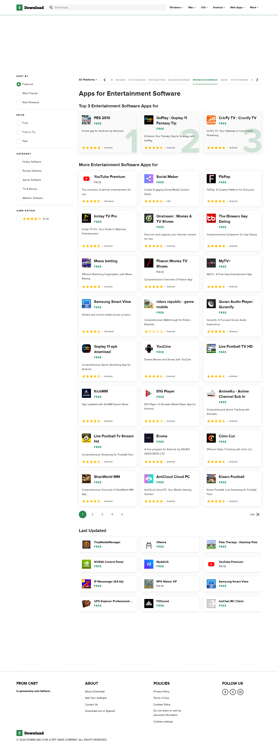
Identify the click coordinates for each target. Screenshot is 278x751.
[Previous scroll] (104, 79)
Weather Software (33, 198)
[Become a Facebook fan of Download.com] (225, 692)
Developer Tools (157, 79)
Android (218, 7)
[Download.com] (30, 8)
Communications (137, 79)
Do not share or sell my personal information (167, 713)
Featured (28, 84)
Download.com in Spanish (100, 711)
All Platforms (87, 79)
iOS (203, 7)
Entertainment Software (205, 79)
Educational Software (179, 79)
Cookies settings (163, 721)
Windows (175, 7)
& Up (46, 218)
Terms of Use (161, 698)
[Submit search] (51, 8)
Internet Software (239, 79)
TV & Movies (30, 189)
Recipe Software (32, 170)
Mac (190, 7)
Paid (25, 141)
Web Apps (236, 7)
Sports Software (32, 180)
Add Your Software (96, 698)
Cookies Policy (162, 704)
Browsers (121, 79)
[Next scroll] (257, 79)
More (253, 7)
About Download (95, 691)
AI (112, 79)
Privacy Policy (161, 691)
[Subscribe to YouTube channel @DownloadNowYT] (240, 692)
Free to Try (29, 132)
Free (25, 123)
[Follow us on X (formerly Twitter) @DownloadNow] (233, 692)
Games (224, 79)
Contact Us (91, 704)
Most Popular (30, 93)
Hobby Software (32, 161)
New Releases (31, 102)
